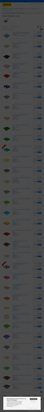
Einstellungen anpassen (34, 401)
